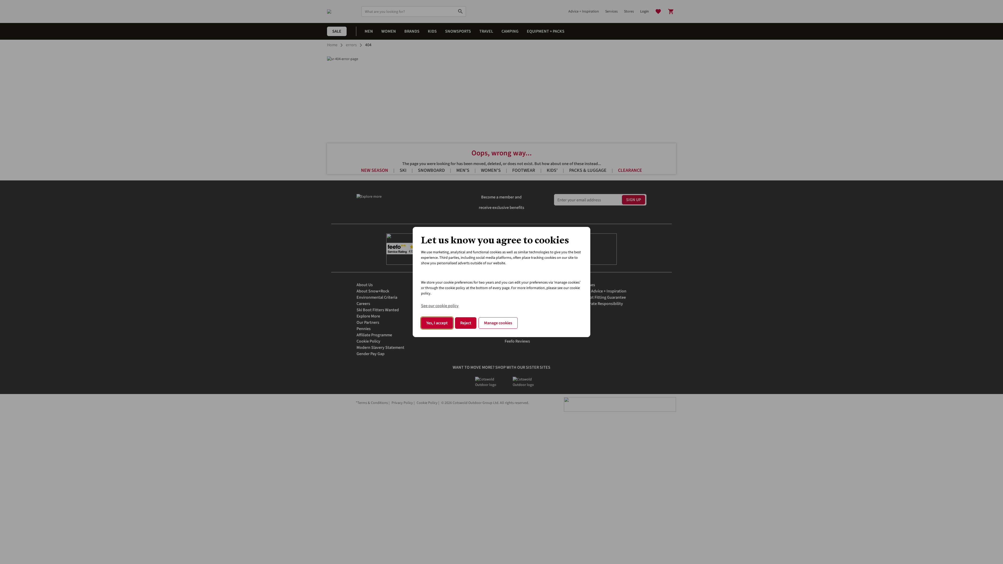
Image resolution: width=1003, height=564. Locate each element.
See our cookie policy (439, 306)
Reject (465, 323)
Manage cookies (498, 323)
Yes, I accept (437, 323)
